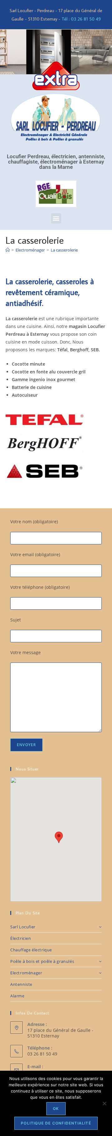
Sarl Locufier (22, 927)
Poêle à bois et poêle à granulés (42, 961)
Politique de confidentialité (56, 1123)
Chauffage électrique (31, 950)
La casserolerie (64, 250)
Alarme (17, 996)
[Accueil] (8, 250)
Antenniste (21, 984)
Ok (56, 1108)
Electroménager (26, 973)
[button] (56, 218)
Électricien (20, 938)
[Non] (104, 1103)
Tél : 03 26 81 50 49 (81, 19)
